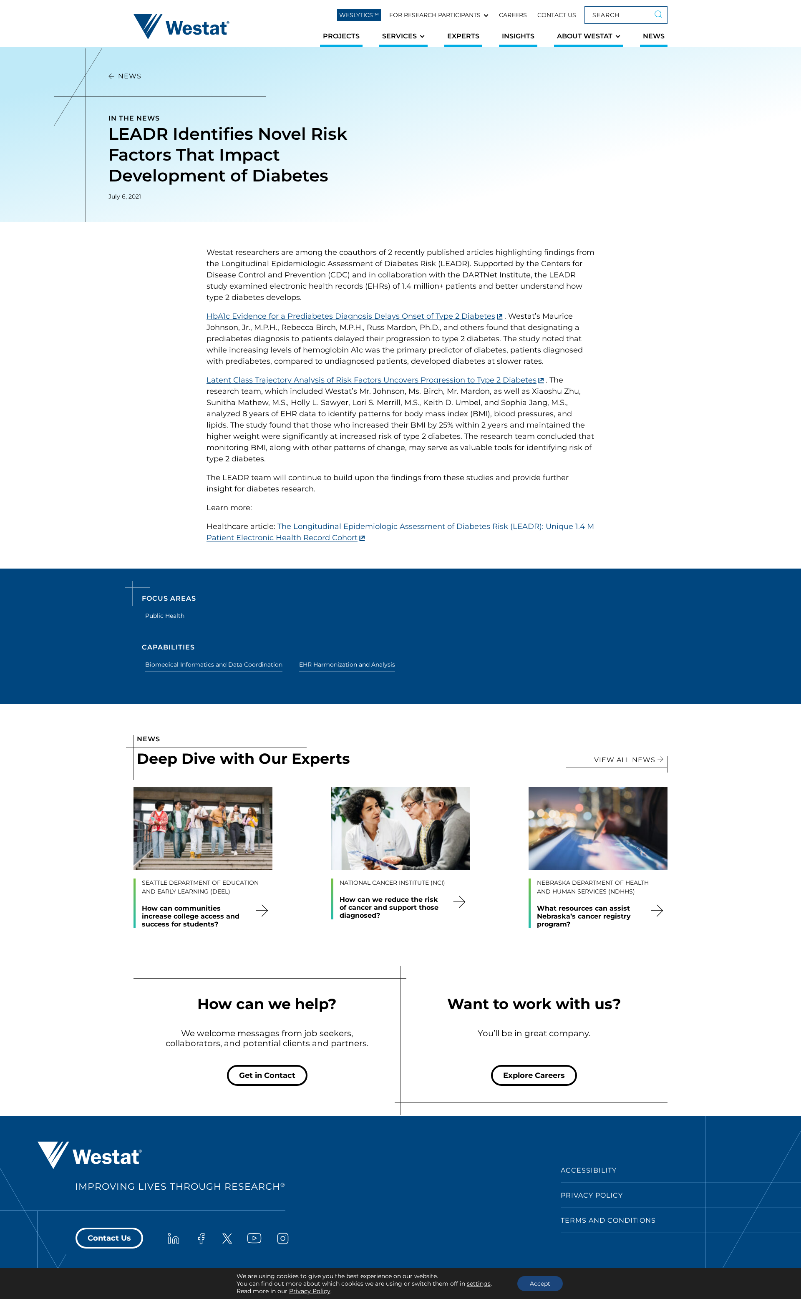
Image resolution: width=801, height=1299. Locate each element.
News (654, 36)
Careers (513, 15)
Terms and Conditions (608, 1220)
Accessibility (589, 1170)
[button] (439, 15)
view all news (625, 760)
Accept (540, 1283)
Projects (341, 36)
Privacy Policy (592, 1195)
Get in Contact (267, 1075)
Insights (518, 36)
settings (479, 1283)
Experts (463, 36)
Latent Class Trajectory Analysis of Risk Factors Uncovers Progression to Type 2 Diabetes (372, 380)
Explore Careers (534, 1075)
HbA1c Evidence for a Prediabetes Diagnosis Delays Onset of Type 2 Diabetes (351, 316)
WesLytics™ (359, 15)
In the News (134, 118)
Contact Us (556, 15)
